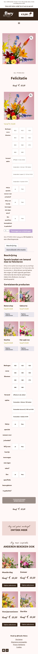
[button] (19, 23)
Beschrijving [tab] (11, 245)
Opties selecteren (9, 314)
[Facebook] (3, 650)
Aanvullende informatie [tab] (16, 250)
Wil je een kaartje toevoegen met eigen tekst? (8, 207)
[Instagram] (7, 650)
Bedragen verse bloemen (8, 132)
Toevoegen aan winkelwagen (21, 231)
